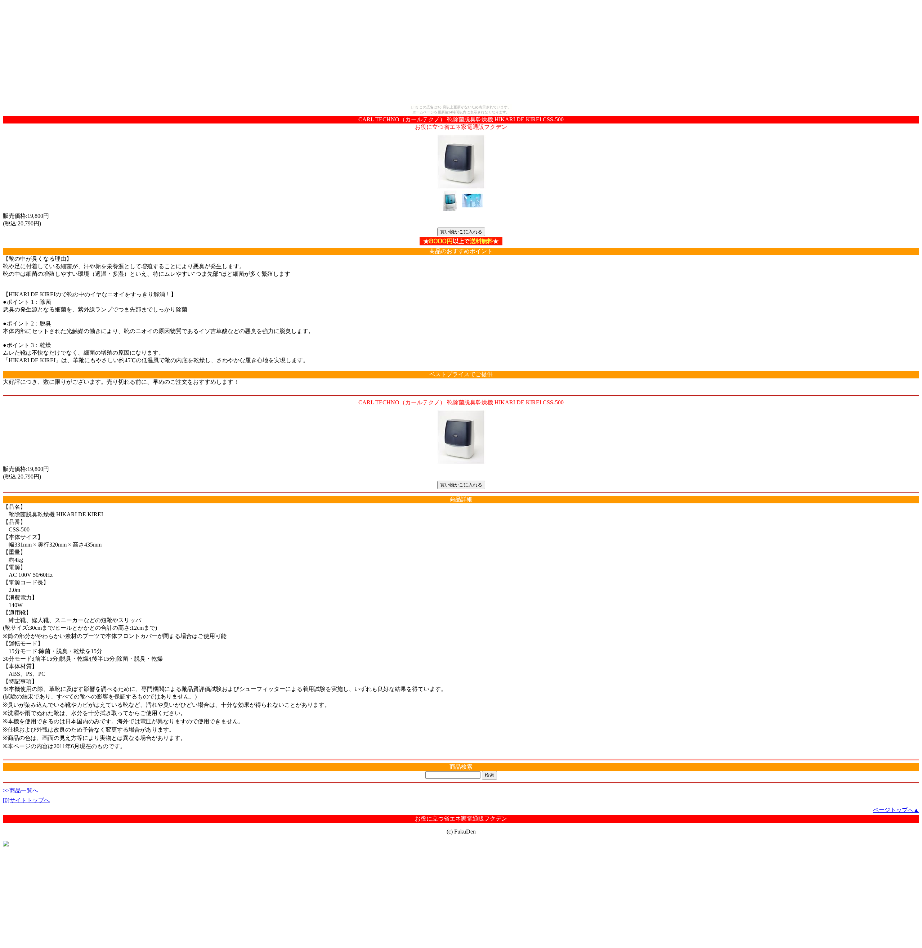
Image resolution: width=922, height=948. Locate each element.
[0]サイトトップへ (26, 800)
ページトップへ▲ (896, 810)
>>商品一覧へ (20, 790)
